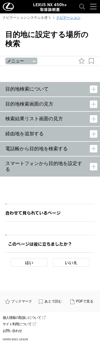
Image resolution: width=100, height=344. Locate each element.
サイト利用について (17, 324)
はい (29, 262)
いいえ (71, 262)
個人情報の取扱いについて (22, 318)
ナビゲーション (68, 18)
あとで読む (53, 301)
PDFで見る (84, 301)
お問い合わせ (12, 331)
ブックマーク (21, 301)
